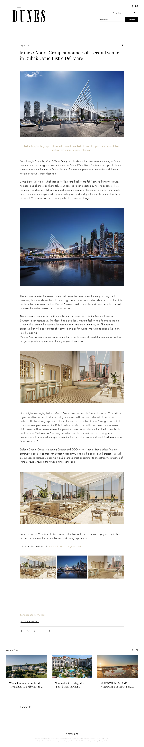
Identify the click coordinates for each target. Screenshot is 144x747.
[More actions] (122, 45)
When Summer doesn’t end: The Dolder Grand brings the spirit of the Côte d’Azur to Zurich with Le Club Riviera (25, 684)
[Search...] (135, 13)
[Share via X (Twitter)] (28, 631)
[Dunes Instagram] (136, 6)
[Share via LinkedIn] (35, 631)
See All (135, 649)
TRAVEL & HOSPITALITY (30, 621)
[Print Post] (49, 631)
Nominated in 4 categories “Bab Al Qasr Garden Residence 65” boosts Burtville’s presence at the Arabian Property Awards (69, 684)
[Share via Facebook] (21, 631)
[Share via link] (42, 631)
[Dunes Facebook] (132, 6)
